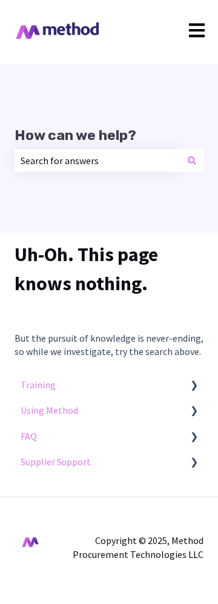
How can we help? (75, 135)
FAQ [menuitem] (29, 436)
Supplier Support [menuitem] (56, 462)
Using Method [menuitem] (49, 410)
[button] (193, 385)
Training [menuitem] (38, 385)
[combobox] (97, 160)
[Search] (191, 160)
